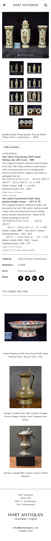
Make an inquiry (12, 147)
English (33, 519)
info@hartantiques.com (25, 527)
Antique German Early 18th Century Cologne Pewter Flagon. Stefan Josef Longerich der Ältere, (25, 416)
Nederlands (20, 519)
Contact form (25, 530)
